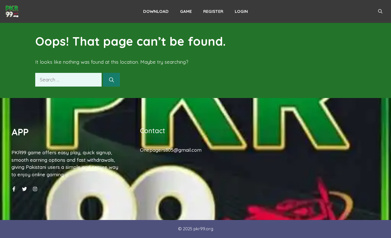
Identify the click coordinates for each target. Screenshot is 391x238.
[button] (380, 11)
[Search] (111, 80)
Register (213, 11)
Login (241, 11)
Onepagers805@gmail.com (171, 150)
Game (186, 11)
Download (156, 11)
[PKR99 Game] (12, 11)
